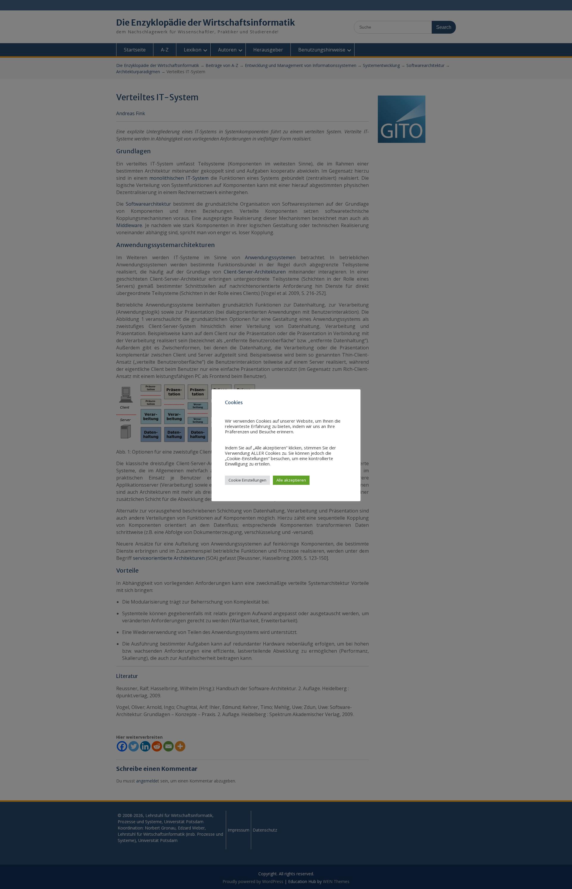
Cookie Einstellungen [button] (247, 480)
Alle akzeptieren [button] (291, 480)
